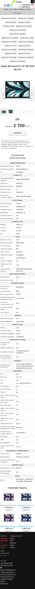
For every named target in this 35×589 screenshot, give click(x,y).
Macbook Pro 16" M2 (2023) (25, 57)
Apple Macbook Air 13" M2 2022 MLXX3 (12, 526)
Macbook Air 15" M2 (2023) (9, 57)
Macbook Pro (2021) (10, 22)
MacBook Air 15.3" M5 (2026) (24, 26)
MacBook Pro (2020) (24, 22)
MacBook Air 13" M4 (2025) (26, 41)
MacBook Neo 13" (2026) (27, 38)
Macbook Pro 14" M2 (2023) (17, 61)
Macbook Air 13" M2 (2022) (9, 18)
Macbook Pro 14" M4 (24, 45)
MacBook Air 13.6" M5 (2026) (17, 30)
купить (17, 133)
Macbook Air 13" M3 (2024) (9, 49)
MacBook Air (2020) (8, 26)
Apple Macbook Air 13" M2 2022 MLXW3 (12, 505)
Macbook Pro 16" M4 (10, 45)
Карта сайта (4, 583)
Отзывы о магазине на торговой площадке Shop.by (7, 579)
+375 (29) (23, 5)
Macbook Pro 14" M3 (24, 53)
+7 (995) (23, 7)
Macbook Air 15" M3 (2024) (26, 49)
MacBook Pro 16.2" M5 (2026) (17, 34)
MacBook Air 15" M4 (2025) (9, 41)
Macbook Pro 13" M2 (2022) (25, 18)
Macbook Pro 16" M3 (10, 53)
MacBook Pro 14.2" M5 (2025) (9, 38)
